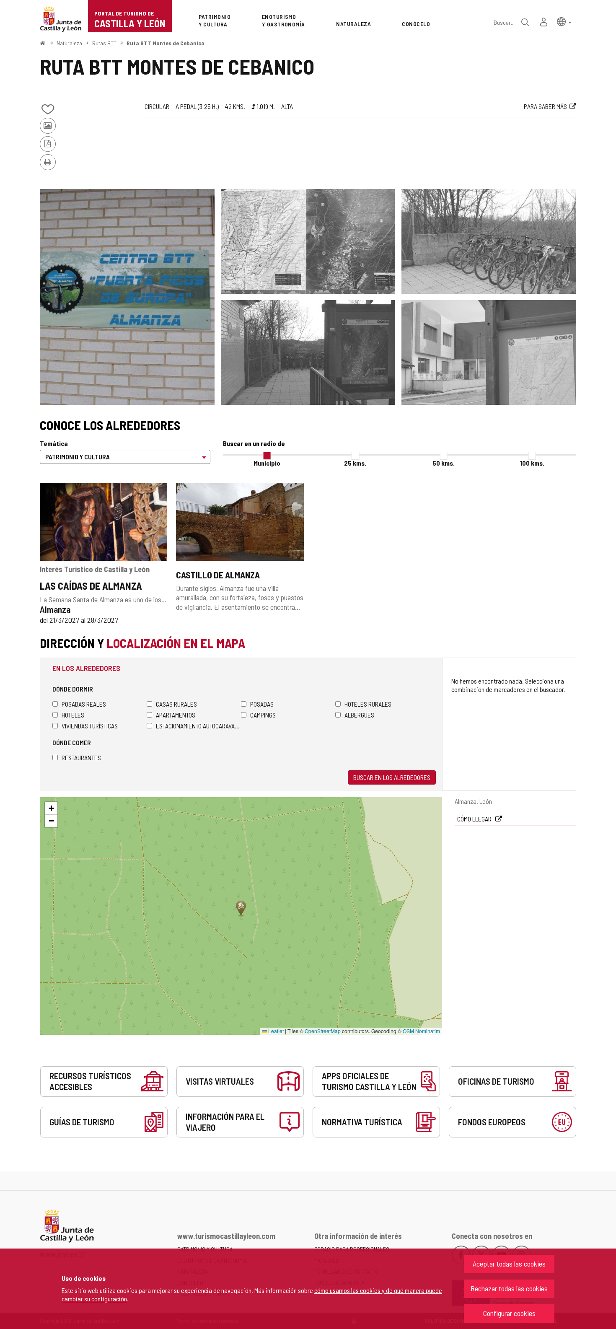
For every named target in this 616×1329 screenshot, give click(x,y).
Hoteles (73, 715)
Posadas (262, 704)
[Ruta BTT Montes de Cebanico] (127, 297)
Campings (263, 715)
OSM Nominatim (421, 1030)
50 (443, 463)
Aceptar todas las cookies (509, 1263)
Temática (54, 443)
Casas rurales (176, 704)
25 (355, 463)
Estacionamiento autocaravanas (198, 726)
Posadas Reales (84, 704)
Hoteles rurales (367, 704)
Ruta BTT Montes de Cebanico (165, 43)
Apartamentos (175, 715)
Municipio (267, 463)
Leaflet (275, 1030)
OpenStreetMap (323, 1030)
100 (532, 463)
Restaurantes (81, 758)
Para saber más (545, 106)
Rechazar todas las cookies (509, 1288)
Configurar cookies (509, 1313)
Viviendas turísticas (90, 726)
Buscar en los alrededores (391, 777)
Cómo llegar (475, 819)
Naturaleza (69, 43)
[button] (564, 21)
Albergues (359, 715)
